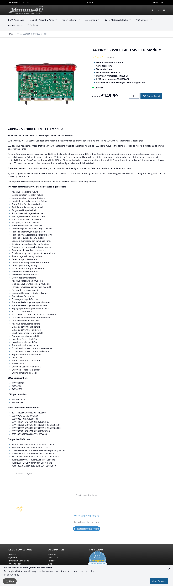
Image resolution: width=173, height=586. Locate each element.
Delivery (11, 554)
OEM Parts (33, 25)
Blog (50, 563)
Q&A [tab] (29, 473)
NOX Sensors (142, 20)
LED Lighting (91, 20)
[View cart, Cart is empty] (163, 10)
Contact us (53, 557)
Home (10, 34)
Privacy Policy (14, 563)
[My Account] (158, 10)
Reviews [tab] (19, 473)
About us (52, 554)
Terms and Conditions (18, 560)
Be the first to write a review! (86, 529)
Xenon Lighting (69, 20)
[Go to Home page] (25, 10)
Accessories (14, 25)
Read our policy (11, 574)
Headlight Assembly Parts (41, 20)
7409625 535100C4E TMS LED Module (31, 34)
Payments (12, 557)
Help (11, 581)
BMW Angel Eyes (16, 20)
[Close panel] (169, 568)
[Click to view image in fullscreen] (46, 83)
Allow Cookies (159, 581)
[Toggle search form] (153, 10)
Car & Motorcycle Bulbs (116, 20)
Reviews (52, 560)
